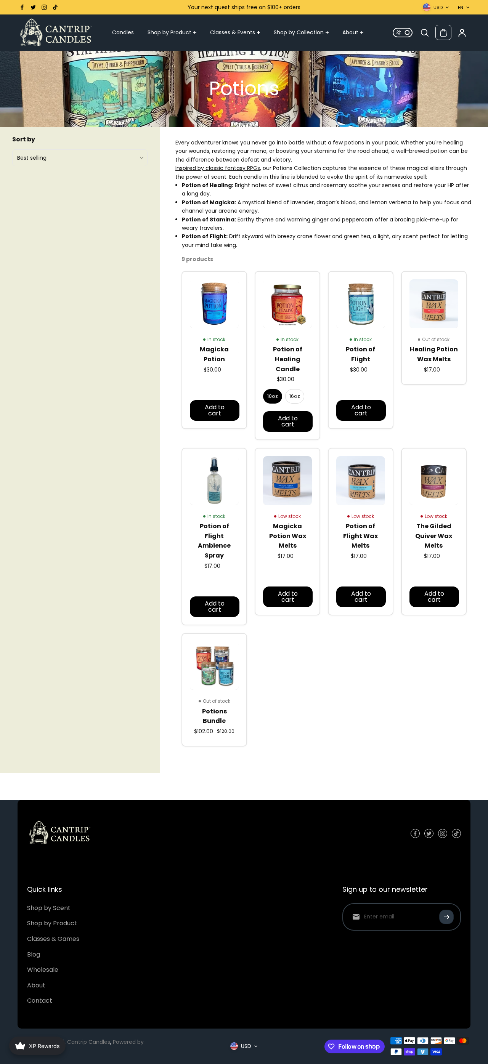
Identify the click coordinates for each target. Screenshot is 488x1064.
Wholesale (42, 969)
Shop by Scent (49, 908)
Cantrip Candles (88, 1042)
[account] (462, 32)
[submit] (446, 917)
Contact (39, 1000)
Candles (123, 33)
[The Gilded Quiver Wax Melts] (433, 480)
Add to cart (215, 410)
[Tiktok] (55, 7)
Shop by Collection (299, 33)
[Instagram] (44, 7)
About (350, 33)
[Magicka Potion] (214, 303)
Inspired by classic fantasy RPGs (217, 168)
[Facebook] (22, 7)
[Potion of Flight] (360, 303)
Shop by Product (169, 33)
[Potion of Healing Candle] (287, 303)
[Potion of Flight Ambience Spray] (214, 480)
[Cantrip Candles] (56, 32)
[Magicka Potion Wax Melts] (287, 480)
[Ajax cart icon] (443, 32)
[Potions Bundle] (214, 665)
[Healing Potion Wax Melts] (433, 303)
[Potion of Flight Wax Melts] (360, 480)
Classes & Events (232, 33)
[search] (424, 32)
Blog (33, 954)
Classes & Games (53, 938)
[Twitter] (33, 7)
